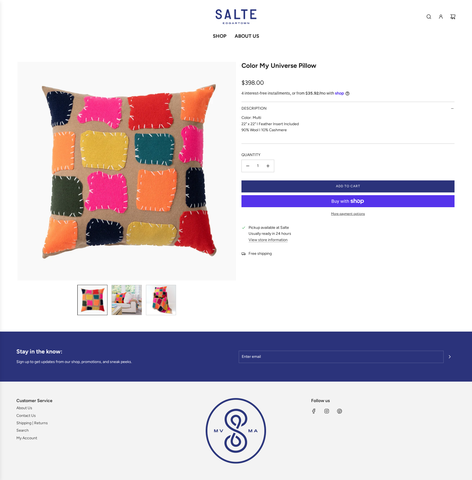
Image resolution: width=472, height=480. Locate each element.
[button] (21, 171)
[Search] (429, 17)
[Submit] (450, 357)
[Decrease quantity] (248, 166)
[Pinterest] (340, 411)
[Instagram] (327, 411)
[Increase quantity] (268, 166)
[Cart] (453, 17)
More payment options (348, 214)
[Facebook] (314, 411)
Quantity (250, 155)
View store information (268, 240)
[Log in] (441, 17)
